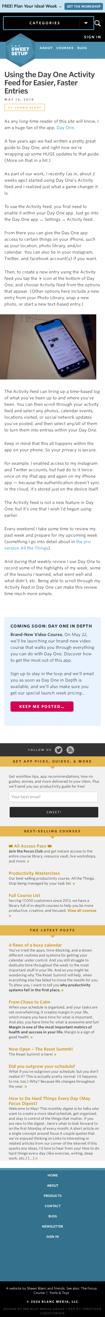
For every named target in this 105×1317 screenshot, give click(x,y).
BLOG (82, 48)
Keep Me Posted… (42, 706)
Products (53, 1196)
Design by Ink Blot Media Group (34, 1309)
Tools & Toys (59, 1293)
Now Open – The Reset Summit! (41, 1049)
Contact (53, 1206)
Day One (65, 127)
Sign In (92, 37)
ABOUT (46, 48)
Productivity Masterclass (34, 873)
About (52, 1185)
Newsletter (52, 1226)
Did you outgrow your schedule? (42, 1066)
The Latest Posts (52, 930)
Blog (52, 1216)
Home (53, 1175)
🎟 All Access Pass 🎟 (30, 846)
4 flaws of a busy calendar (35, 945)
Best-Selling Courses (52, 831)
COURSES (65, 48)
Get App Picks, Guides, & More (52, 761)
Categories (44, 23)
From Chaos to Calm (29, 1002)
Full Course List (24, 895)
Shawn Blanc (28, 107)
